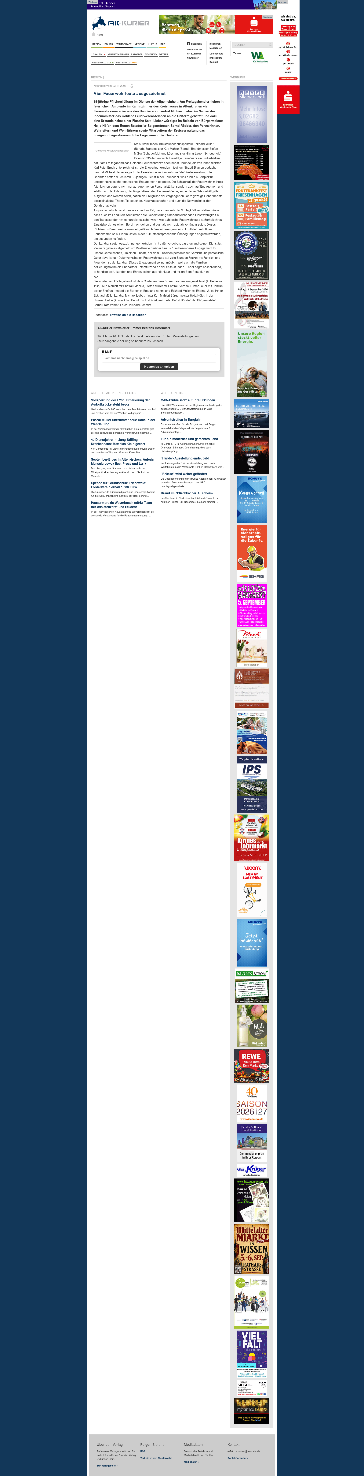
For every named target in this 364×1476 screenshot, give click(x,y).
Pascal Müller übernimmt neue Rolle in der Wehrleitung (123, 422)
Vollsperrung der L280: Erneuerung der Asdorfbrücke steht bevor (120, 402)
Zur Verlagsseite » (107, 1465)
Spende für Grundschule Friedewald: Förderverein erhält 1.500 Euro (118, 485)
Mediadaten (215, 48)
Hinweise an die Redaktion (127, 315)
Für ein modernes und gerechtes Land (189, 438)
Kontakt (213, 62)
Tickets (237, 53)
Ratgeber (137, 54)
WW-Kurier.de (194, 49)
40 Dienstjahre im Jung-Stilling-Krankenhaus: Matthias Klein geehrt (118, 441)
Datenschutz (216, 53)
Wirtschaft (124, 44)
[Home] (93, 34)
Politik (109, 44)
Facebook (196, 43)
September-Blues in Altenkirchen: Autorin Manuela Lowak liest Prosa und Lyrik (122, 461)
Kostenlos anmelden (159, 366)
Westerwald (103, 62)
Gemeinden (151, 54)
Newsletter (193, 57)
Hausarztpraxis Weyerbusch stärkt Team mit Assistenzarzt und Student (121, 504)
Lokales (97, 54)
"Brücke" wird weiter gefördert (184, 473)
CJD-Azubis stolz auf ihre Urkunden (188, 400)
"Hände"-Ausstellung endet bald (185, 458)
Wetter (163, 54)
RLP (163, 44)
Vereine (139, 44)
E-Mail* (107, 351)
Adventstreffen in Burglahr (181, 419)
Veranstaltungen (118, 54)
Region (97, 44)
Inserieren (214, 43)
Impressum (215, 57)
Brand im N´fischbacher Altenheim (187, 493)
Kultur (152, 44)
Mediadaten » (191, 1461)
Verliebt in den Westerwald (156, 1458)
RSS (142, 1451)
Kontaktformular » (238, 1458)
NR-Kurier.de (194, 53)
